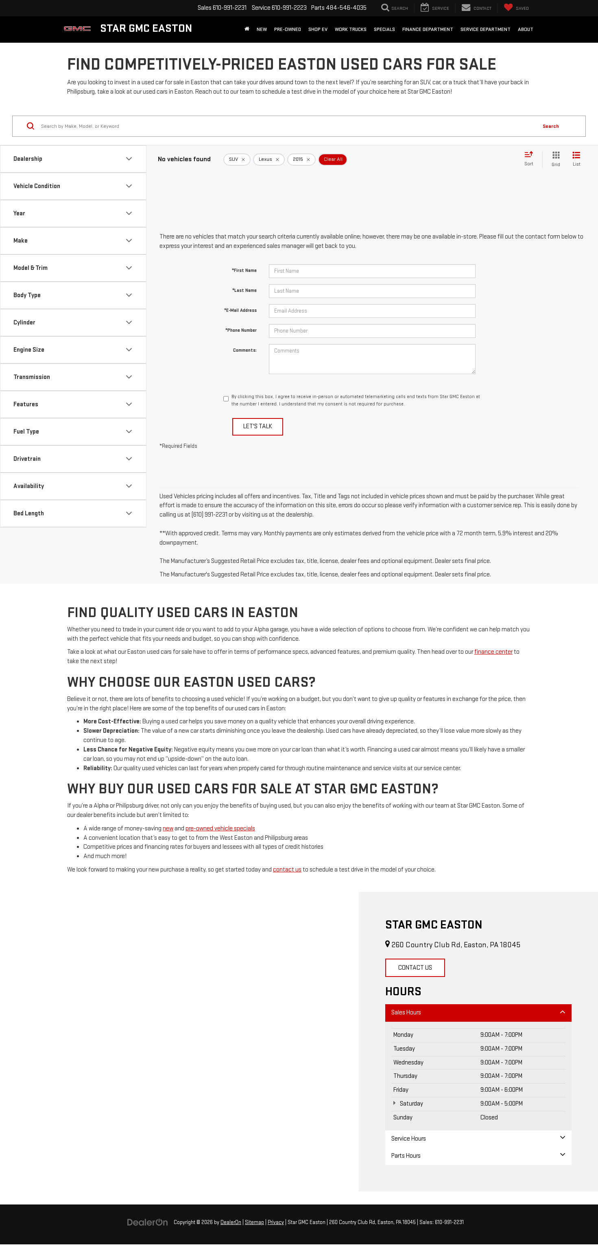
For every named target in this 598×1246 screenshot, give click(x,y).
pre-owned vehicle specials (220, 828)
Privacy (276, 1222)
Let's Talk (257, 426)
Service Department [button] (486, 29)
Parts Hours (406, 1156)
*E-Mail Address (240, 310)
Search (551, 126)
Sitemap (254, 1222)
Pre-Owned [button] (287, 29)
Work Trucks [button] (351, 29)
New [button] (262, 29)
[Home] (247, 29)
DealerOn (230, 1222)
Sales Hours (406, 1012)
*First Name (244, 270)
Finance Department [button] (427, 29)
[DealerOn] (147, 1222)
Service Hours (408, 1139)
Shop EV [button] (317, 29)
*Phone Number (241, 330)
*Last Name (244, 290)
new (168, 828)
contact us (287, 870)
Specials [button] (384, 29)
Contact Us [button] (415, 968)
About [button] (525, 29)
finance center (493, 652)
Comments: (245, 350)
